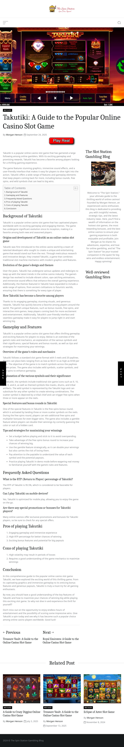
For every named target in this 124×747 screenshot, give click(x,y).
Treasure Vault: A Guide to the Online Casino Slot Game (60, 713)
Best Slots (7, 110)
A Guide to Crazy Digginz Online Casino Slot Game (21, 713)
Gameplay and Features (17, 195)
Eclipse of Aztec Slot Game (99, 712)
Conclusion (11, 208)
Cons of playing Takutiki (17, 205)
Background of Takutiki (17, 192)
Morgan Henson (14, 134)
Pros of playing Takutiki (17, 202)
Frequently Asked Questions (19, 198)
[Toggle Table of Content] (74, 188)
